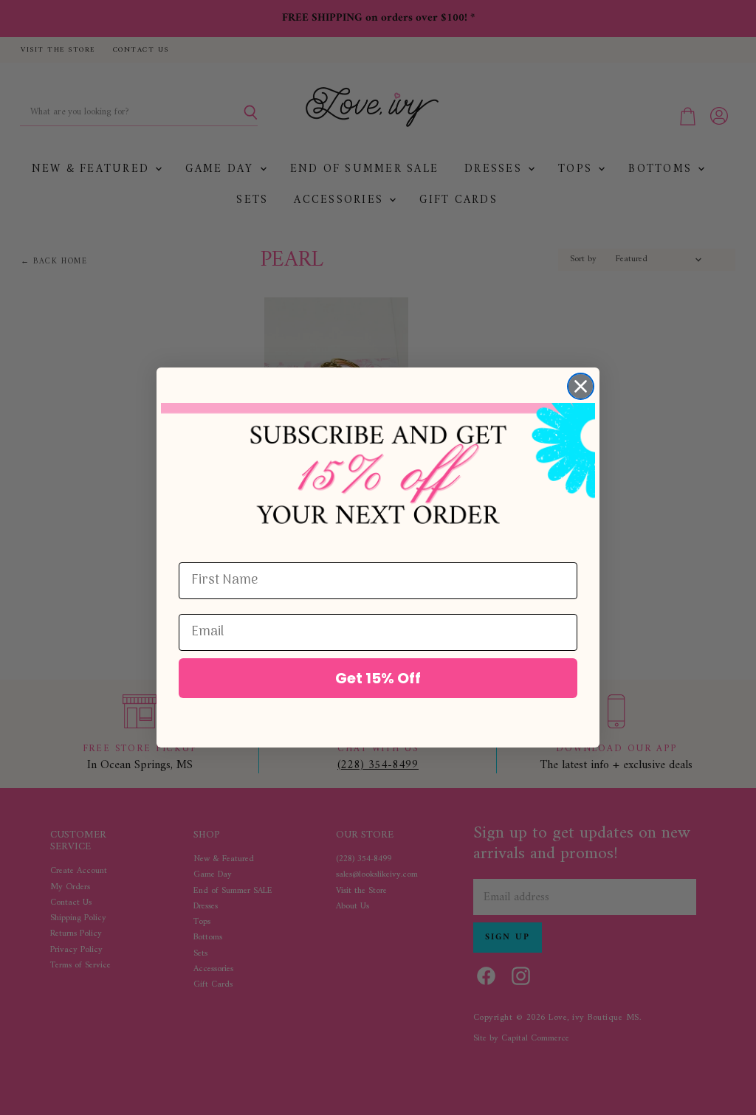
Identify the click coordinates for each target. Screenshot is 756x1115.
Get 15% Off (378, 678)
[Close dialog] (581, 386)
